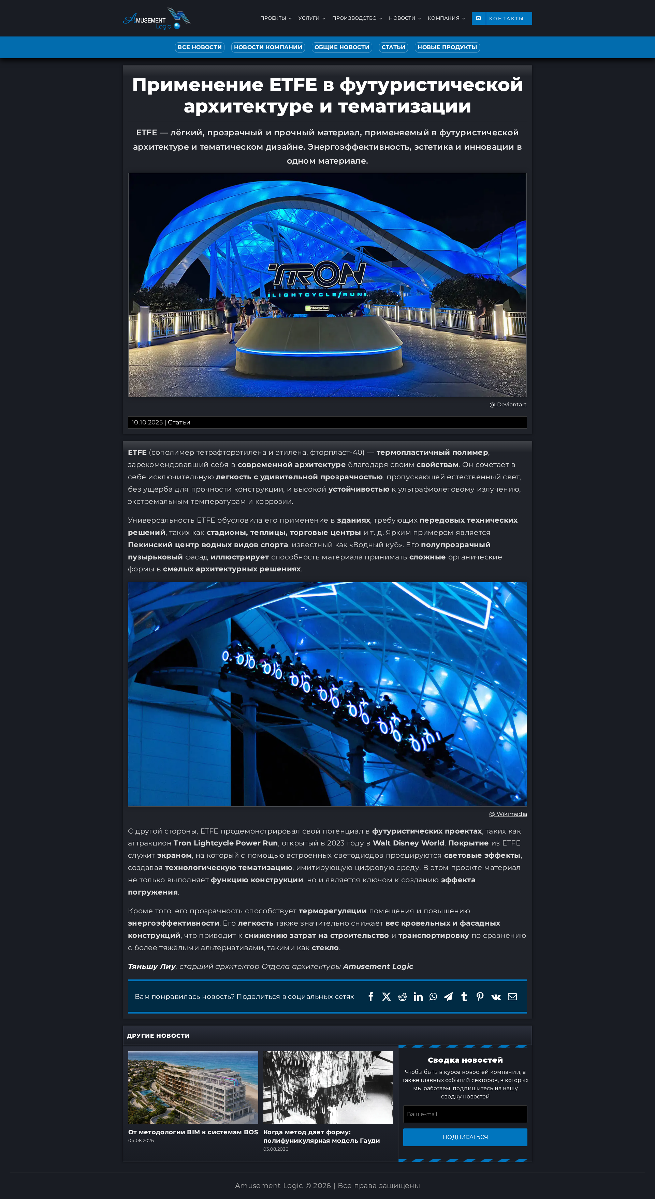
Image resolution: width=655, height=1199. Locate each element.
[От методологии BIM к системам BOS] (193, 1055)
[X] (386, 996)
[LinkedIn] (418, 996)
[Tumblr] (464, 996)
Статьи (179, 422)
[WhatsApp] (433, 996)
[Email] (512, 996)
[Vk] (496, 996)
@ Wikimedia (508, 814)
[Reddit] (402, 996)
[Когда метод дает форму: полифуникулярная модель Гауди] (328, 1055)
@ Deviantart (508, 404)
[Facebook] (371, 996)
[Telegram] (448, 996)
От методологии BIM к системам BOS (193, 1132)
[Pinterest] (480, 996)
